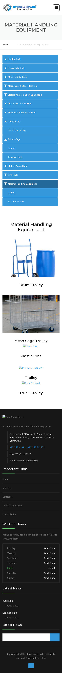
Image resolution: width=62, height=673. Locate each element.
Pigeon (11, 148)
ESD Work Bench (16, 201)
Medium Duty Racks (17, 76)
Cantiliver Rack (15, 157)
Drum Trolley (31, 285)
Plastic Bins (31, 356)
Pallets (11, 192)
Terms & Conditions (12, 505)
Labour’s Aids (14, 121)
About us (6, 488)
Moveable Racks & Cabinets (22, 112)
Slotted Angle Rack (17, 165)
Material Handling (17, 130)
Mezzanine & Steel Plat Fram (22, 85)
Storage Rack (10, 612)
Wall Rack (8, 600)
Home (5, 44)
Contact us (7, 496)
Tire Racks (13, 174)
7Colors (42, 657)
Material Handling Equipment (22, 183)
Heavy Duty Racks (16, 68)
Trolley (31, 378)
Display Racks (14, 59)
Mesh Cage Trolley (31, 341)
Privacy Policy (9, 514)
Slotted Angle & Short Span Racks (25, 94)
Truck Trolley (31, 393)
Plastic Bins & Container (20, 103)
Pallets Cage (14, 139)
